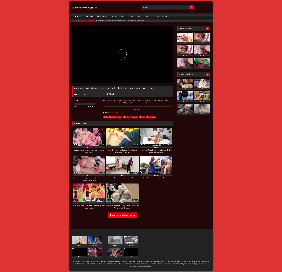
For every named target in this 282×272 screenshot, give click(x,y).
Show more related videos (122, 215)
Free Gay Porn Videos (161, 16)
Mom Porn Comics (85, 7)
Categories (103, 16)
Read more (136, 109)
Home (79, 16)
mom (127, 117)
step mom (152, 117)
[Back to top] (275, 265)
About (111, 94)
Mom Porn (89, 16)
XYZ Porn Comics (118, 16)
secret (135, 117)
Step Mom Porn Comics (87, 20)
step (143, 117)
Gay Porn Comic (134, 16)
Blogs (147, 16)
